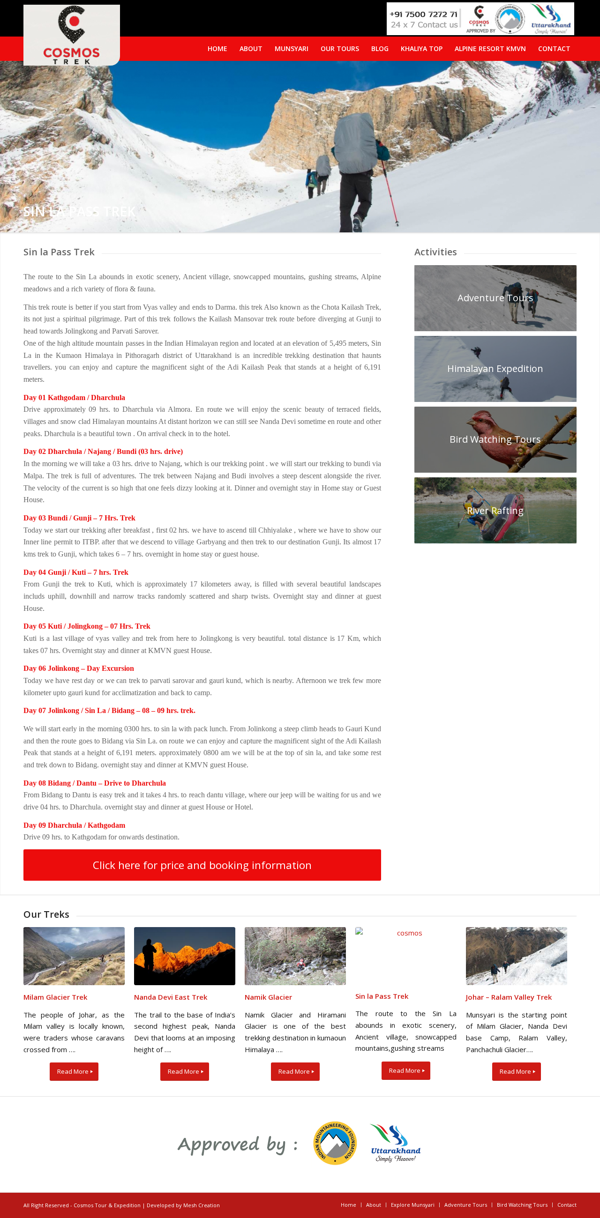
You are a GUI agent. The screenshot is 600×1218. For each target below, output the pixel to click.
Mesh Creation (201, 1205)
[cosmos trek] (406, 955)
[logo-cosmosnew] (71, 35)
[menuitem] (554, 48)
